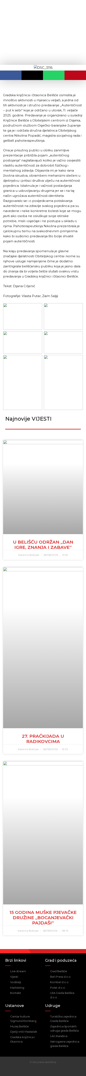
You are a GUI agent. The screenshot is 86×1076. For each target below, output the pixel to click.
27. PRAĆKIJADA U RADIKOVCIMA (43, 738)
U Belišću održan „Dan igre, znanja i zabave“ (43, 544)
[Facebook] (38, 1070)
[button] (11, 75)
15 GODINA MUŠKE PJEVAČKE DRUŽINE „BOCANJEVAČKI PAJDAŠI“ (43, 917)
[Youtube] (47, 1070)
